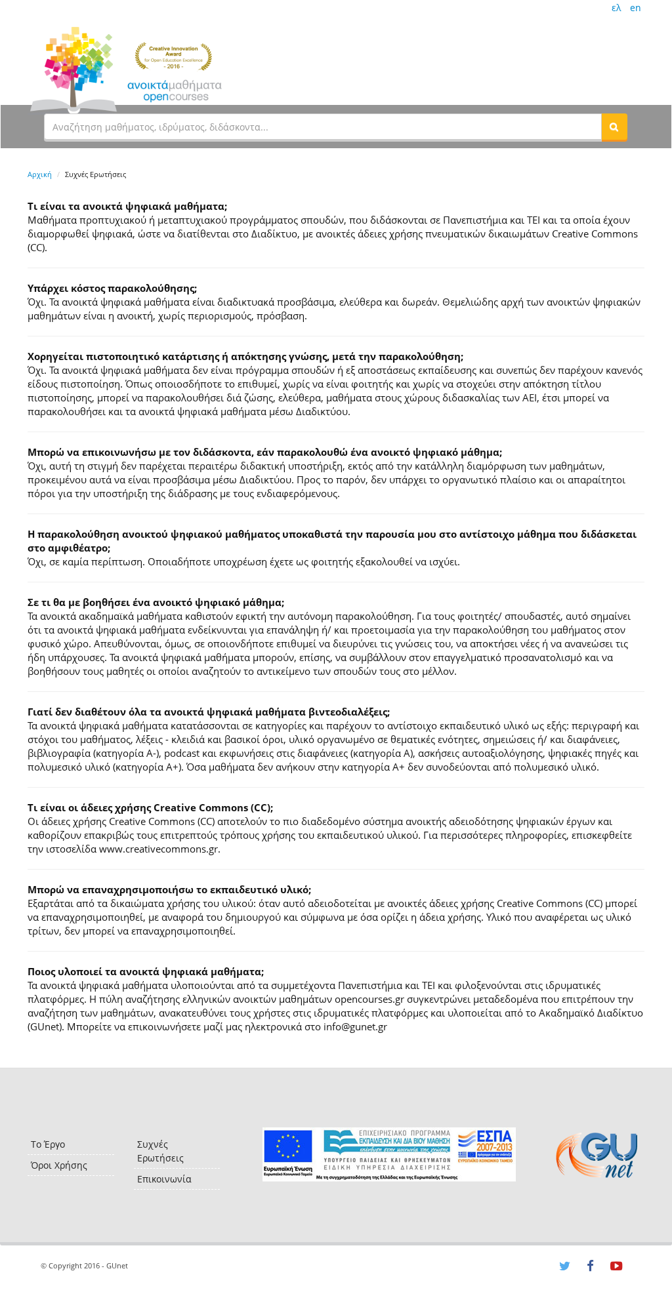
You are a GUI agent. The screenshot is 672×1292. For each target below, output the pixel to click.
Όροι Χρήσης (59, 1165)
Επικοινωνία (164, 1179)
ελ (616, 7)
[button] (614, 126)
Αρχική (40, 174)
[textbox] (323, 126)
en (635, 7)
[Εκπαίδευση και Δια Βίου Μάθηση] (389, 1154)
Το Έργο (48, 1144)
